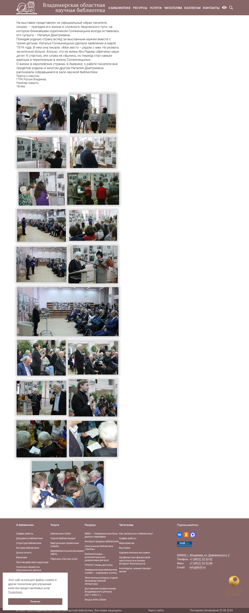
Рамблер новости (27, 83)
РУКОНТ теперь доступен (99, 565)
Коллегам (192, 8)
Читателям (173, 8)
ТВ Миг (21, 86)
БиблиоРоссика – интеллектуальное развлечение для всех (97, 557)
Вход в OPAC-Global (95, 599)
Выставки (124, 547)
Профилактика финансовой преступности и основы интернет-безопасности (134, 560)
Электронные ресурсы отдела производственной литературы (101, 580)
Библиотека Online (60, 533)
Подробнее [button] (15, 592)
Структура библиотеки (28, 543)
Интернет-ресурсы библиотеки (102, 541)
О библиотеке (119, 8)
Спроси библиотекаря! (63, 538)
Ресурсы (140, 8)
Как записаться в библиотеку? (136, 533)
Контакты (211, 8)
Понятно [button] (35, 601)
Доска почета (24, 552)
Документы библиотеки (29, 538)
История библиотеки (27, 547)
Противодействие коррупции (32, 562)
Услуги (156, 8)
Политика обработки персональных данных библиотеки (28, 570)
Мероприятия (126, 543)
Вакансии (21, 557)
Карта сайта (156, 610)
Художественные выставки (134, 552)
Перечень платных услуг (64, 559)
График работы (24, 533)
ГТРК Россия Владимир (31, 79)
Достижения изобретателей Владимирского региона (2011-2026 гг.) (100, 591)
